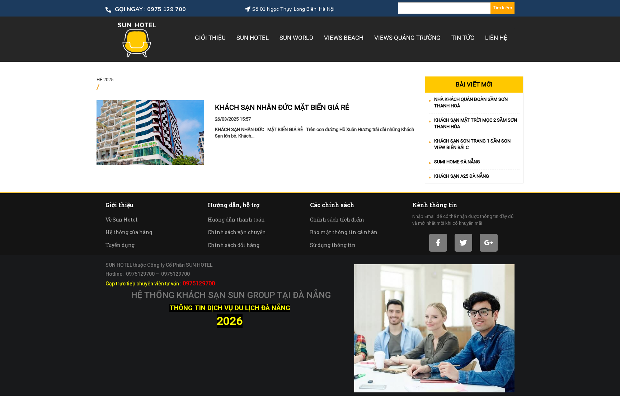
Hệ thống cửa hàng (128, 232)
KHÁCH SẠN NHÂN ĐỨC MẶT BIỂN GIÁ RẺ (282, 107)
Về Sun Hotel (121, 219)
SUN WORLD (296, 37)
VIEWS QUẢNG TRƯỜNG (407, 37)
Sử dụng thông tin (333, 245)
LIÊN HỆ (496, 37)
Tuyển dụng (120, 245)
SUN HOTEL (252, 37)
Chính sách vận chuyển (237, 232)
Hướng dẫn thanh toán (236, 219)
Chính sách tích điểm (337, 219)
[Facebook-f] (438, 242)
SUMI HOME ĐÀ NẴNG (457, 161)
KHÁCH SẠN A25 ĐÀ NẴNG (461, 176)
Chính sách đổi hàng (233, 245)
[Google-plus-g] (488, 242)
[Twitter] (463, 242)
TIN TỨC (462, 37)
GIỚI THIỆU (210, 37)
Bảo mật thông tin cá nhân (343, 232)
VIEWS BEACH (343, 37)
